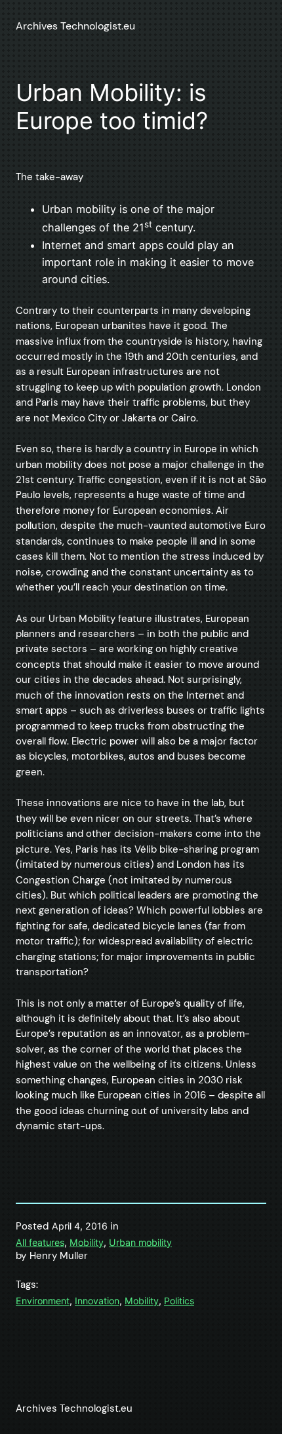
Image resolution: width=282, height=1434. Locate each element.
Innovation (97, 1300)
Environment (43, 1300)
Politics (179, 1300)
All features (40, 1242)
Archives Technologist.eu (75, 26)
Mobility (87, 1242)
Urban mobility (140, 1242)
